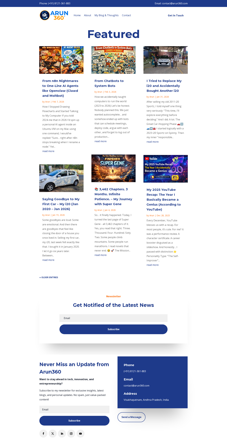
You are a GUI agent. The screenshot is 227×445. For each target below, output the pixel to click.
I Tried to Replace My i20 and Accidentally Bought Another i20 (164, 86)
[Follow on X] (53, 434)
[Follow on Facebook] (43, 434)
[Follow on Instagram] (71, 434)
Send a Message (131, 417)
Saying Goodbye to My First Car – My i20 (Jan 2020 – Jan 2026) (61, 204)
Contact (126, 15)
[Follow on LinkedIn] (62, 434)
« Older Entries (48, 277)
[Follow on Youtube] (80, 434)
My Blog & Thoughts (107, 15)
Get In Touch (176, 15)
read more (48, 151)
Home (77, 15)
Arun (47, 101)
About (87, 15)
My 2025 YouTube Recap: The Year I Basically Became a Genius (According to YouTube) (164, 199)
